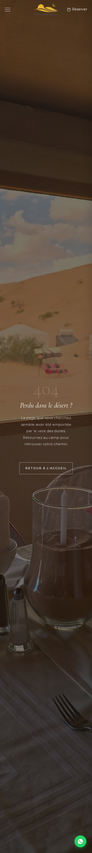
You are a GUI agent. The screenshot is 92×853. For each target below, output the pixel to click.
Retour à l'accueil (46, 468)
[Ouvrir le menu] (7, 9)
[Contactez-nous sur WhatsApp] (80, 841)
